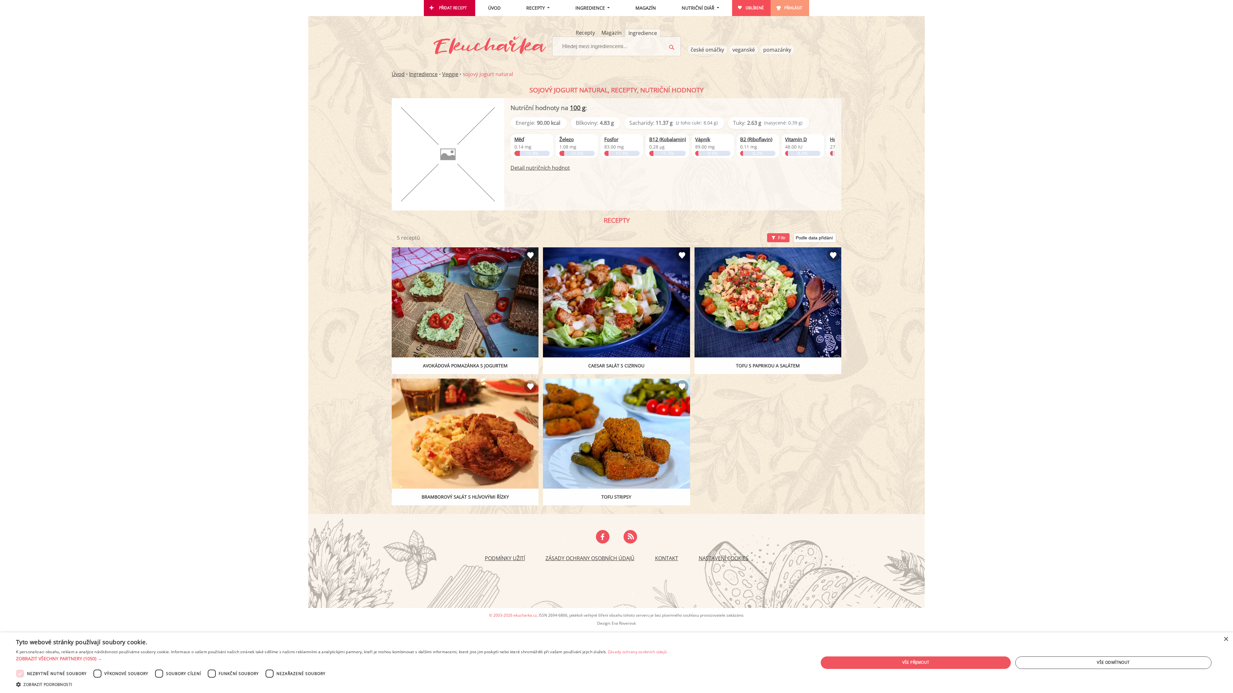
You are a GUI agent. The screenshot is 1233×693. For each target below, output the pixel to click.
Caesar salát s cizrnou (616, 366)
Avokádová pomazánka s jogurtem (465, 366)
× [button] (1225, 639)
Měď (519, 139)
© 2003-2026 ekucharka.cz (513, 615)
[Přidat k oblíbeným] (530, 255)
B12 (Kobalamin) (667, 139)
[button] (341, 658)
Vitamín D (796, 139)
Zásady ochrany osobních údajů (590, 558)
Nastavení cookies (723, 558)
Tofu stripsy (616, 497)
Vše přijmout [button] (916, 662)
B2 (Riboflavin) (756, 139)
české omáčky (707, 49)
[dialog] (616, 662)
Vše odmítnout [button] (1113, 662)
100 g (577, 108)
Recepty (535, 8)
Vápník (702, 139)
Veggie (450, 74)
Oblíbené (755, 8)
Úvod (494, 8)
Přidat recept (453, 8)
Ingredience (590, 8)
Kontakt (666, 558)
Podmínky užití (505, 558)
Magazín (645, 8)
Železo (566, 139)
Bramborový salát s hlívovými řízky (465, 497)
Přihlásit (793, 8)
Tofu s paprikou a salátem (768, 366)
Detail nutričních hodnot (540, 167)
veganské (743, 49)
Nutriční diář (698, 8)
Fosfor (611, 139)
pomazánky (777, 49)
